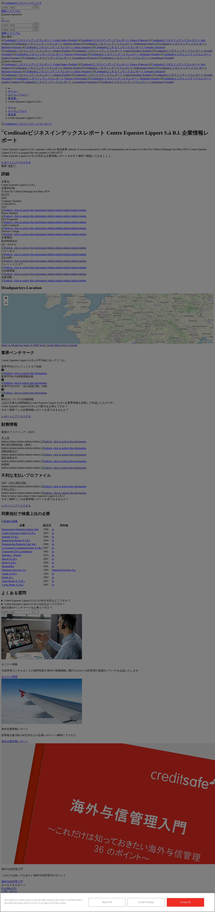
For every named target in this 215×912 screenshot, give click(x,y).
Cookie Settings (146, 902)
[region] (107, 902)
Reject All (107, 902)
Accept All (185, 902)
